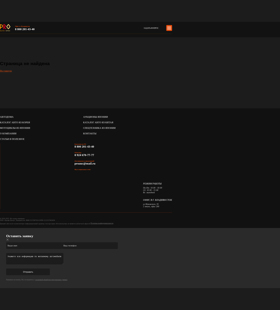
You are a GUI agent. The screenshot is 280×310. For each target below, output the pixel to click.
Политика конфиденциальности (102, 223)
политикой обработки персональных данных (51, 280)
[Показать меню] (169, 28)
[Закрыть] (7, 239)
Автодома (7, 117)
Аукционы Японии (95, 117)
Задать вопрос (151, 28)
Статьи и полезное (12, 139)
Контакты (89, 133)
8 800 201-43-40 (25, 29)
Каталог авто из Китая (98, 122)
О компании (8, 133)
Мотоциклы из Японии (15, 128)
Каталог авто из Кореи (15, 122)
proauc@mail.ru (85, 163)
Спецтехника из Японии (99, 128)
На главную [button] (6, 71)
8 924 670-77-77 (85, 155)
